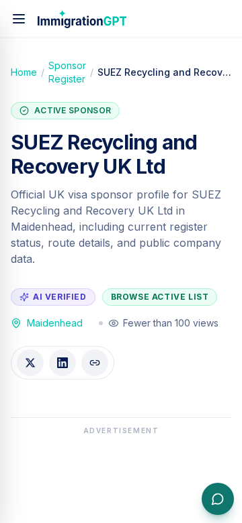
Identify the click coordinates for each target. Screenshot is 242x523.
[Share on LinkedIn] (62, 362)
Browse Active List (160, 297)
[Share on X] (30, 362)
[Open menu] (18, 18)
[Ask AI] (218, 499)
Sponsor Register (67, 72)
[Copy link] (94, 362)
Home (24, 72)
